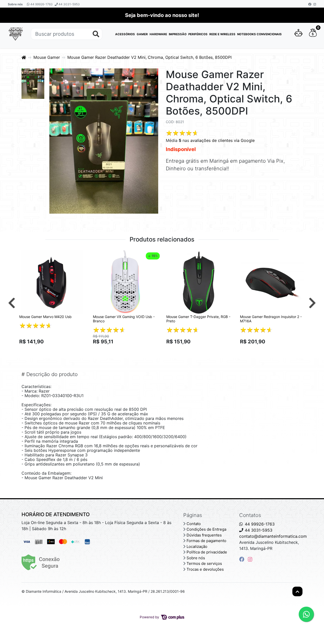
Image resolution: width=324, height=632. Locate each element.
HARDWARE (158, 34)
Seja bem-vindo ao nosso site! (162, 15)
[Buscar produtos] (96, 34)
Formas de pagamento (206, 540)
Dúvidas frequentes (204, 535)
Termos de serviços (204, 563)
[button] (298, 34)
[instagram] (250, 559)
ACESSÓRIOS (125, 34)
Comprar (54, 350)
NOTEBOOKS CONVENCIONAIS (259, 34)
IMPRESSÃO (178, 34)
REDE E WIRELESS (222, 34)
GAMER (142, 34)
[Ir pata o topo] (297, 591)
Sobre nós (15, 4)
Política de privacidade (207, 552)
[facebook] (242, 559)
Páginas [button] (192, 515)
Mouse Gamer (46, 57)
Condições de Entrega (206, 529)
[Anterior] (11, 302)
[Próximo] (312, 302)
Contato (194, 523)
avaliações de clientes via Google (222, 140)
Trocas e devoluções (205, 569)
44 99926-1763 (41, 4)
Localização (197, 546)
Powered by (150, 617)
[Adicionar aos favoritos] (25, 255)
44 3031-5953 (69, 4)
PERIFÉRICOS (198, 34)
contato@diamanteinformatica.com (273, 536)
